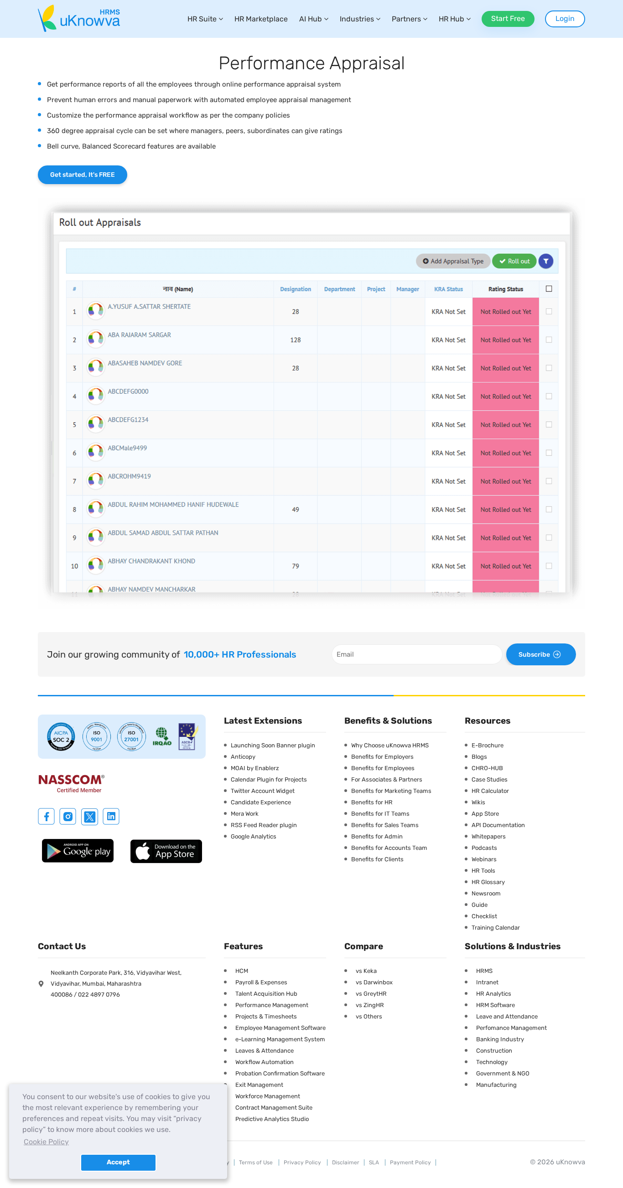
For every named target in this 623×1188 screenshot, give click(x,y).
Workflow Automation (264, 1062)
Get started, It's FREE (82, 175)
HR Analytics (493, 993)
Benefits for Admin (377, 836)
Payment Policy (410, 1162)
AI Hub (310, 19)
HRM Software (495, 1005)
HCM (241, 970)
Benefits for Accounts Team (389, 847)
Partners (406, 19)
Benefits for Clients (377, 859)
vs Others (369, 1016)
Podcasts (484, 847)
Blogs (479, 756)
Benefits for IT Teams (380, 813)
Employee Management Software (280, 1027)
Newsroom (486, 893)
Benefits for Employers (382, 756)
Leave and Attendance (507, 1016)
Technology (492, 1062)
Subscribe (534, 654)
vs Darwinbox (374, 982)
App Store (485, 813)
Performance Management (271, 1005)
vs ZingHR (370, 1005)
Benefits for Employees (383, 768)
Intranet (487, 982)
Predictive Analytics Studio (272, 1119)
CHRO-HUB (487, 768)
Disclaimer (345, 1162)
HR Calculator (490, 790)
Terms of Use (256, 1162)
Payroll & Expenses (261, 982)
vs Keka (366, 970)
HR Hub (451, 19)
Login (565, 18)
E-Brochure (488, 745)
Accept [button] (118, 1162)
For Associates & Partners (386, 779)
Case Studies (490, 779)
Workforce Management (267, 1096)
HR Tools (483, 870)
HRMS (484, 970)
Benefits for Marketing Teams (391, 790)
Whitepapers (489, 836)
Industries (357, 19)
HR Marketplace (261, 19)
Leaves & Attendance (264, 1050)
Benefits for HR (372, 802)
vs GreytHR (371, 993)
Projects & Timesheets (266, 1016)
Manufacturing (496, 1084)
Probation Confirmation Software (280, 1073)
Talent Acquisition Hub (266, 993)
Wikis (478, 802)
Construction (494, 1050)
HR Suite (202, 19)
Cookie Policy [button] (46, 1141)
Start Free (508, 18)
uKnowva (570, 1162)
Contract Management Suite (273, 1107)
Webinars (484, 859)
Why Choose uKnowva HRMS (390, 745)
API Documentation (498, 825)
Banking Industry (500, 1039)
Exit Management (259, 1084)
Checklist (484, 916)
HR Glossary (488, 882)
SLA (374, 1162)
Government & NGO (503, 1073)
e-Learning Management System (280, 1039)
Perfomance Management (511, 1027)
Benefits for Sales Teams (385, 825)
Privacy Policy (303, 1162)
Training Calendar (496, 927)
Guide (480, 904)
